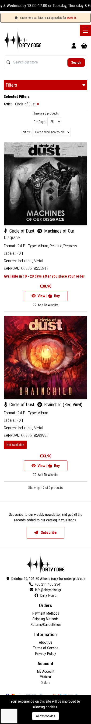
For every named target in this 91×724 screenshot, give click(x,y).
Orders (45, 682)
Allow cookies (45, 716)
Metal (38, 260)
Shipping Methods (45, 619)
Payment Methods (45, 613)
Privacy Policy (45, 653)
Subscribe (48, 532)
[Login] (73, 46)
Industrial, (26, 260)
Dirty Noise (48, 595)
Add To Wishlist (47, 305)
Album (43, 412)
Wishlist (45, 677)
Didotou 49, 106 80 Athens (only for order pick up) (48, 578)
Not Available (15, 445)
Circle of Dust (21, 231)
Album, (44, 245)
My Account (45, 671)
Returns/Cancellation (46, 624)
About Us (45, 642)
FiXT (20, 253)
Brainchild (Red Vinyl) (62, 404)
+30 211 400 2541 (48, 584)
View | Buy (48, 296)
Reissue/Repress (63, 245)
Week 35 (72, 17)
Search (76, 62)
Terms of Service (45, 648)
